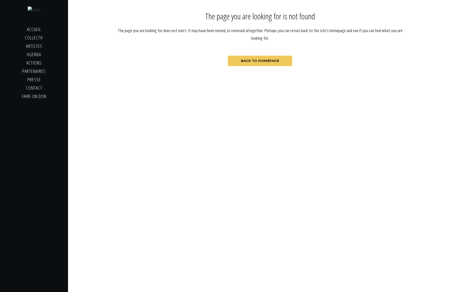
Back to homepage (260, 61)
